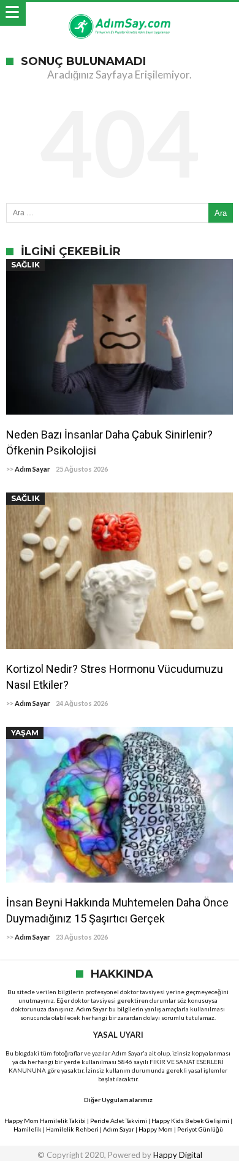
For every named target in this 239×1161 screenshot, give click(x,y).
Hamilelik (27, 1129)
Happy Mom (155, 1129)
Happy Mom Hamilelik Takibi (45, 1120)
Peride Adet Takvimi (118, 1120)
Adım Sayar (32, 469)
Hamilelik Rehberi (72, 1129)
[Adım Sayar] (119, 14)
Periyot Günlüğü (200, 1129)
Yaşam (25, 732)
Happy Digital (177, 1155)
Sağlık (25, 264)
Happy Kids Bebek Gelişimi (190, 1120)
